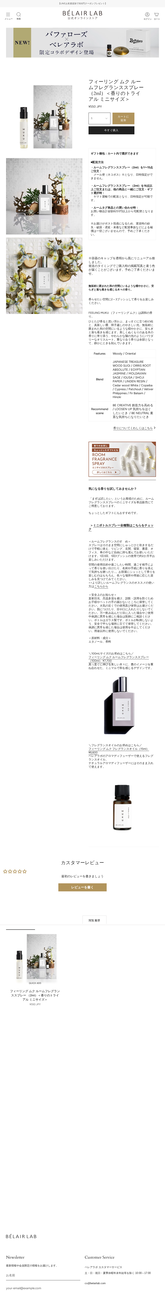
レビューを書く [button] (82, 887)
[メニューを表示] (8, 14)
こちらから (101, 586)
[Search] (18, 14)
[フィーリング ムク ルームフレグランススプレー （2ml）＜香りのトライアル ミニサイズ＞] (35, 958)
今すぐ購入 (111, 130)
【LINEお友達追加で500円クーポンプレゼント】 (82, 3)
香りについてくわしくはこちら (133, 428)
